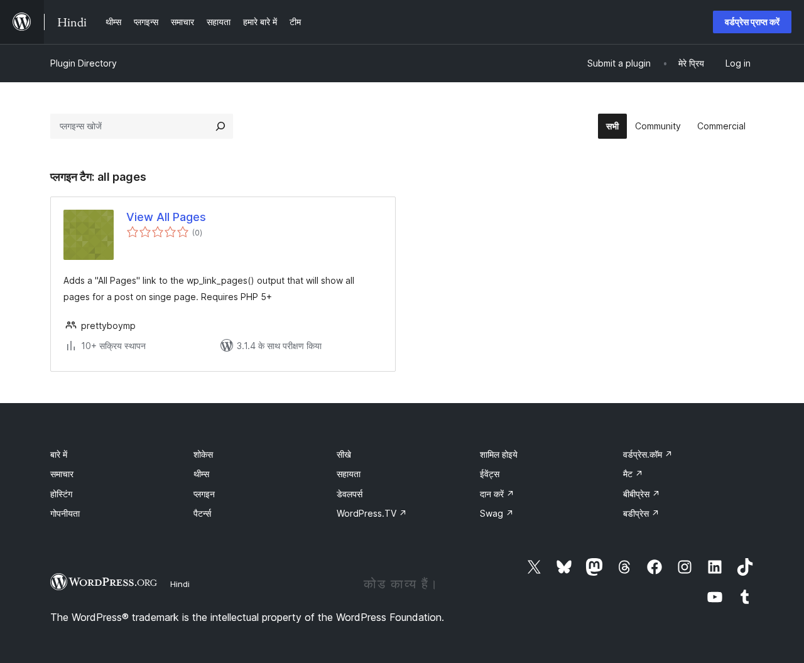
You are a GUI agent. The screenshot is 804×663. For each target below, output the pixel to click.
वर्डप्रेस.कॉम (648, 454)
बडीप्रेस (641, 513)
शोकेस (203, 454)
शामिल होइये (499, 454)
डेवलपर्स (349, 493)
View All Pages (166, 217)
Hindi (180, 584)
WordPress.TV (372, 513)
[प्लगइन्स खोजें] (220, 126)
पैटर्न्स (202, 513)
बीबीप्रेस (641, 493)
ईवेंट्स (489, 473)
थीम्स (201, 473)
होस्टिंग (61, 493)
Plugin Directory (83, 63)
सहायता (349, 473)
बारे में (58, 454)
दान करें (497, 493)
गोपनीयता (65, 513)
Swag (497, 513)
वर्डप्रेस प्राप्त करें (752, 21)
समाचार (61, 473)
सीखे (344, 454)
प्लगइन (204, 493)
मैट (633, 473)
